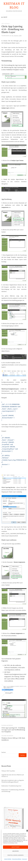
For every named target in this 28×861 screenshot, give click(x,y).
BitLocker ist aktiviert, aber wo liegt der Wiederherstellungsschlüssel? (12, 781)
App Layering (5, 23)
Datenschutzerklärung (16, 859)
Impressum (24, 859)
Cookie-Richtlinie (7, 859)
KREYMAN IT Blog (14, 6)
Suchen (3, 752)
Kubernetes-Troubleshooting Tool (11, 786)
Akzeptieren (15, 847)
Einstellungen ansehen (16, 855)
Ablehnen (15, 851)
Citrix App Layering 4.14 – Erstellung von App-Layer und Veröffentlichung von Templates (13, 730)
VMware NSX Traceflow (8, 771)
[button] (27, 830)
